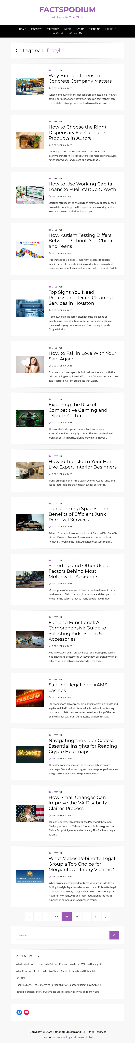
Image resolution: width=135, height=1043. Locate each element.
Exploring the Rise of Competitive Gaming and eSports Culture (78, 410)
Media (67, 29)
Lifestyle (110, 29)
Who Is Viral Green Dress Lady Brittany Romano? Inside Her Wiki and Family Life (59, 964)
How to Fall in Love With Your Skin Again (82, 356)
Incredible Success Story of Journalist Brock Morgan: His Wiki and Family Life (57, 991)
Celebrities (52, 29)
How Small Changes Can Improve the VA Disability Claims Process (78, 803)
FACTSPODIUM (67, 9)
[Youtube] (26, 1012)
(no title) (20, 977)
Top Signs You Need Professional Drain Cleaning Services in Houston (81, 297)
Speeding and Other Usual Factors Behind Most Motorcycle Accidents (79, 571)
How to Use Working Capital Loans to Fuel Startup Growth (82, 186)
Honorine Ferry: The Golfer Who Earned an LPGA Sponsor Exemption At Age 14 (58, 984)
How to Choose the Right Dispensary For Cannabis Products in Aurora (78, 132)
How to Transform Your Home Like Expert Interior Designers (83, 464)
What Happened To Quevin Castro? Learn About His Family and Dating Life (56, 970)
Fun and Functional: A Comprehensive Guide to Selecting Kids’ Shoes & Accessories (77, 631)
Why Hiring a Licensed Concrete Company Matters (80, 78)
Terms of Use (84, 1037)
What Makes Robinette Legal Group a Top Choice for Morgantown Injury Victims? (82, 864)
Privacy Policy (61, 1037)
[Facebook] (19, 1012)
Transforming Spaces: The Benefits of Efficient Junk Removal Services (78, 514)
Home (22, 29)
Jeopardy (36, 29)
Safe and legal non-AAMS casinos (78, 687)
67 (98, 916)
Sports (80, 29)
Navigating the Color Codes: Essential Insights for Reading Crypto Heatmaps (83, 746)
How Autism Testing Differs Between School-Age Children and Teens (84, 240)
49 (78, 916)
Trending (94, 29)
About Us (58, 33)
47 (58, 916)
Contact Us (75, 33)
